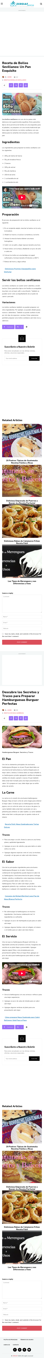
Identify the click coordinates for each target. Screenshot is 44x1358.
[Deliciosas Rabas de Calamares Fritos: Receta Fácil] (22, 521)
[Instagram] (20, 1350)
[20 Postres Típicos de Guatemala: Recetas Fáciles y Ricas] (22, 440)
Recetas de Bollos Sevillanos (15, 80)
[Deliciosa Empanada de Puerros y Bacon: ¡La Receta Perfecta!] (22, 481)
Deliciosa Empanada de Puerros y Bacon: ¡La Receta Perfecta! (22, 501)
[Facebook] (11, 85)
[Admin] (3, 77)
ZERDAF (15, 1356)
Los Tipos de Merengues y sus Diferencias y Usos (22, 582)
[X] (16, 85)
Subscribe (34, 358)
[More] (26, 327)
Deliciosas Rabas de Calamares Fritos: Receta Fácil (22, 542)
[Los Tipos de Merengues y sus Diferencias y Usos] (22, 561)
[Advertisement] (22, 34)
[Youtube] (29, 1350)
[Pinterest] (21, 85)
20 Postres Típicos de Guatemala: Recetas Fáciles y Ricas (22, 461)
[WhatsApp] (26, 85)
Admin (9, 77)
